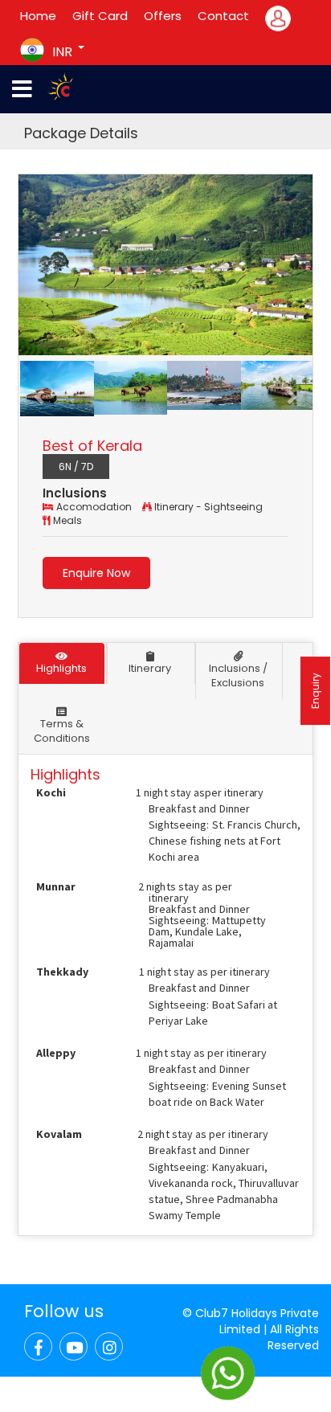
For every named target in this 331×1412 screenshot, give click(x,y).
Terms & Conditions (62, 731)
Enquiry (315, 691)
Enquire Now (96, 573)
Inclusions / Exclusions (238, 676)
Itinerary (150, 668)
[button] (40, 388)
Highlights (61, 668)
